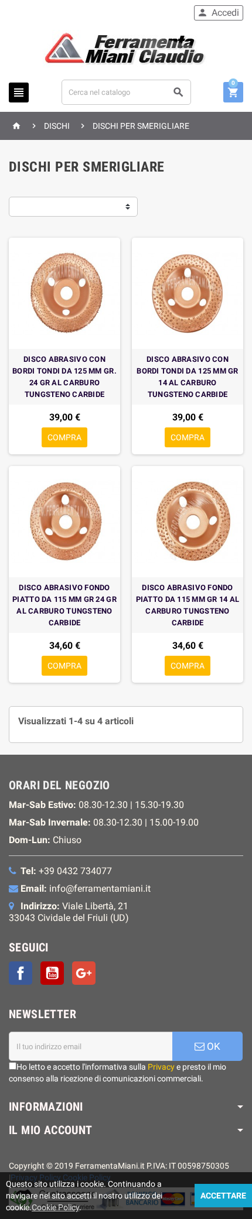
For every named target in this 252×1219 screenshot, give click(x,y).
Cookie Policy (55, 1207)
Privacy (161, 1066)
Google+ (84, 973)
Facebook (20, 973)
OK (212, 1046)
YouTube (52, 973)
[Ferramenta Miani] (126, 50)
